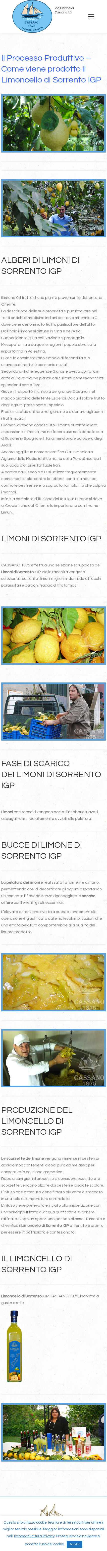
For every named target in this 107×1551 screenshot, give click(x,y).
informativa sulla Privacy (34, 1536)
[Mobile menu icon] (91, 16)
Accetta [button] (74, 1544)
